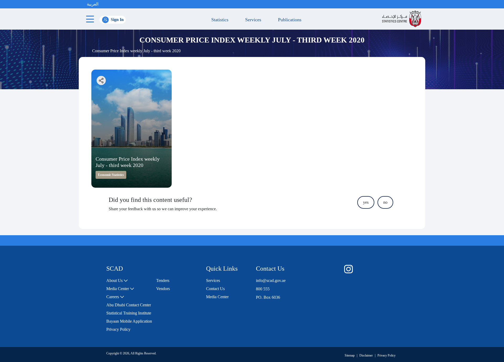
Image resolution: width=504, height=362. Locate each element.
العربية (92, 4)
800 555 (263, 289)
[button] (103, 4)
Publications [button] (288, 19)
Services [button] (252, 19)
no (385, 202)
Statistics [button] (218, 19)
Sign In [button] (117, 19)
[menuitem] (117, 280)
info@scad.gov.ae (271, 280)
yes (366, 202)
